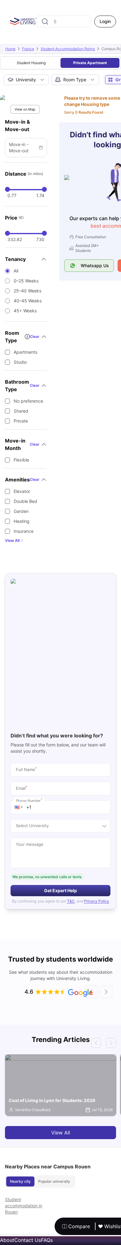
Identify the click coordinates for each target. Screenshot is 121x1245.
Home (10, 48)
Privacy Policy (96, 901)
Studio (20, 362)
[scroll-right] (106, 992)
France (28, 48)
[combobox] (64, 21)
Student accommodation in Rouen (23, 1205)
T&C (71, 901)
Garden (21, 511)
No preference (28, 401)
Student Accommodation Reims (68, 48)
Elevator (22, 491)
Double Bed (25, 501)
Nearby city (20, 1181)
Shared (21, 411)
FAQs (47, 1240)
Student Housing (31, 62)
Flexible (21, 459)
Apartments (25, 352)
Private (21, 421)
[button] (18, 807)
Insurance (24, 531)
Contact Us (27, 1240)
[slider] (7, 189)
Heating (21, 521)
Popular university (54, 1181)
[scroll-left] (91, 992)
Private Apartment (90, 62)
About (7, 1240)
